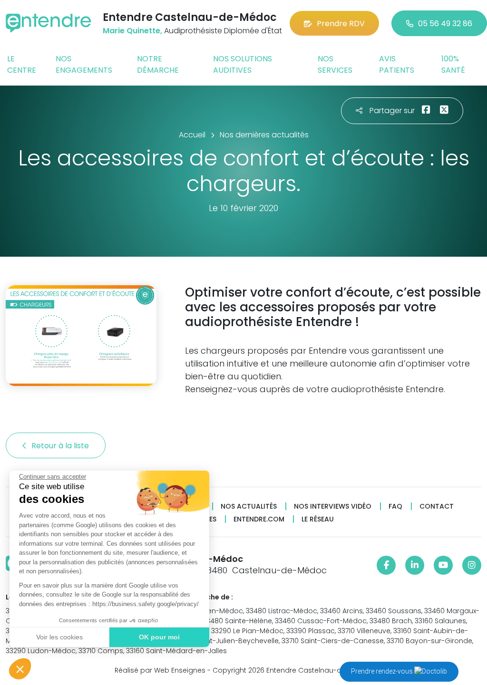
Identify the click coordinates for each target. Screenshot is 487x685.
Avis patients (396, 64)
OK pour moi (159, 637)
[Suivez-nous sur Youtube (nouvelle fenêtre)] (443, 565)
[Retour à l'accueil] (48, 23)
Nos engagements (84, 64)
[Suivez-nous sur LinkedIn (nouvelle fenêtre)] (414, 565)
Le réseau (318, 519)
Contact (436, 506)
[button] (20, 668)
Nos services (335, 64)
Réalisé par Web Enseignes (160, 670)
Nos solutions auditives (242, 64)
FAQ (395, 506)
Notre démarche (158, 64)
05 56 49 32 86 (445, 23)
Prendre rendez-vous (382, 671)
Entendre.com (259, 519)
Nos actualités (249, 506)
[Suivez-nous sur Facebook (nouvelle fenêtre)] (386, 565)
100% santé (453, 64)
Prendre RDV (341, 23)
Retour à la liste (61, 445)
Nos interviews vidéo (332, 506)
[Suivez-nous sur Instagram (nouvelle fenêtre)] (471, 565)
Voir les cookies (59, 637)
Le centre (21, 64)
